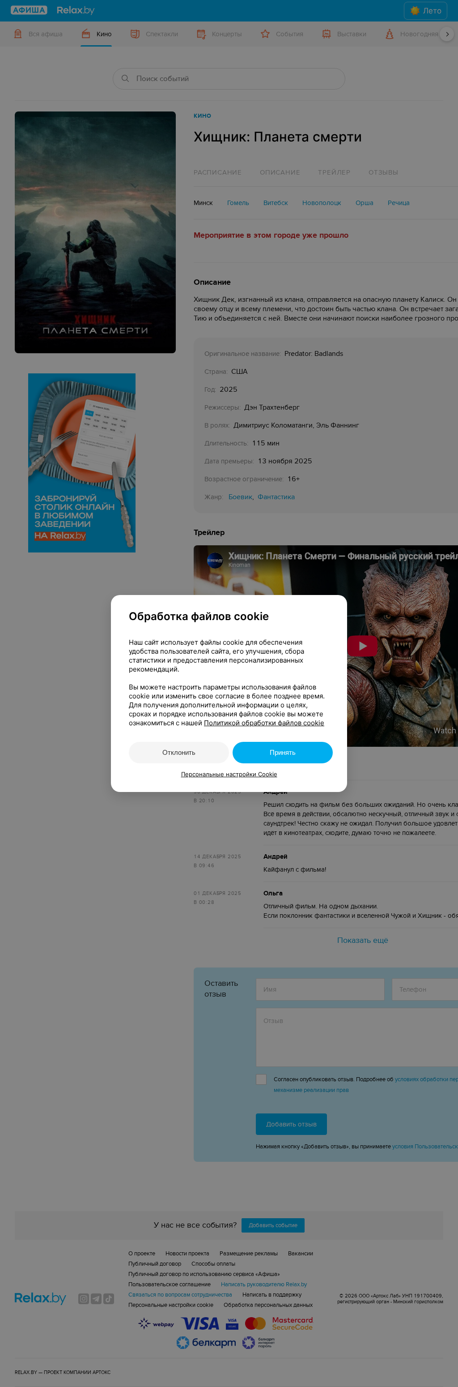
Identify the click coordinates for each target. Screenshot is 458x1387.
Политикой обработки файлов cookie (264, 723)
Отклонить (178, 752)
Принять (283, 752)
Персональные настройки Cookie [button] (229, 774)
